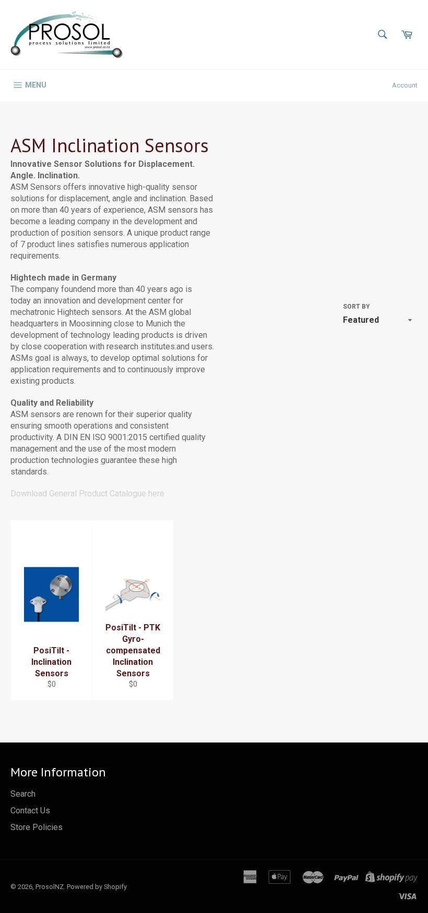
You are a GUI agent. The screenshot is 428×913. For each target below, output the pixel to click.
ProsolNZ (49, 887)
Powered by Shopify (97, 887)
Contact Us (30, 810)
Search (22, 794)
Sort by (356, 306)
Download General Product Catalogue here (87, 493)
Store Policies (36, 827)
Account (405, 85)
